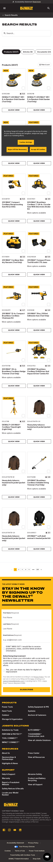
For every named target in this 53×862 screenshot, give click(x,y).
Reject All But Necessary (17, 149)
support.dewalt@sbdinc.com (13, 681)
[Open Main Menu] (4, 8)
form (32, 679)
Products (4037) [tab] (11, 52)
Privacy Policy (39, 677)
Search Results (11, 15)
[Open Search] (48, 8)
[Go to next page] (41, 569)
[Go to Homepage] (26, 8)
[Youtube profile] (15, 830)
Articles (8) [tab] (28, 52)
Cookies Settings (25, 142)
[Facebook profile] (4, 830)
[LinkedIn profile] (20, 830)
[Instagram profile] (9, 830)
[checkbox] (23, 88)
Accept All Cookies (38, 149)
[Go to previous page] (11, 569)
